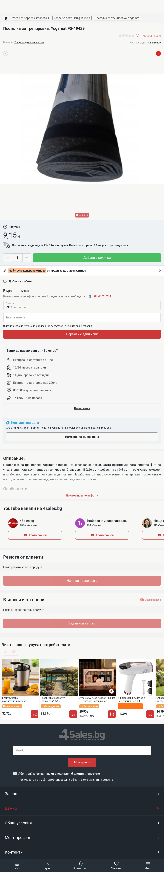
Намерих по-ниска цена (82, 437)
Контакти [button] (14, 852)
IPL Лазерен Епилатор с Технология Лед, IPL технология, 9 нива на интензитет (131, 699)
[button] (82, 793)
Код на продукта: (139, 42)
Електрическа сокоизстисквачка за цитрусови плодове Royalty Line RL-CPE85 (20, 699)
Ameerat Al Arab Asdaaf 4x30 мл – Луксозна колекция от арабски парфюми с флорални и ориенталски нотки (97, 699)
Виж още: (8, 42)
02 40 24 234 (102, 296)
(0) (137, 35)
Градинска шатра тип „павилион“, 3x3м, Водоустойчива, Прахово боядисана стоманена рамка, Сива (57, 699)
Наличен (14, 226)
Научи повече (82, 408)
